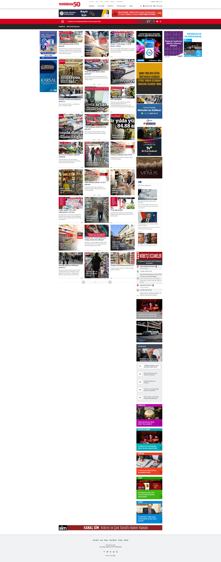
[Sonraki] (110, 282)
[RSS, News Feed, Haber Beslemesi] (110, 551)
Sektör (141, 454)
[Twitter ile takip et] (107, 551)
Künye (106, 540)
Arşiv (101, 540)
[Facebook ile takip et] (104, 551)
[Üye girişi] (113, 551)
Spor (140, 478)
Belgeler (113, 1)
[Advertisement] (48, 106)
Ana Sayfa (91, 1)
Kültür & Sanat (144, 430)
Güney (140, 502)
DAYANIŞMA (120, 1)
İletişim (126, 540)
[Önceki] (83, 282)
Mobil (101, 1)
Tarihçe (120, 540)
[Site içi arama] (160, 21)
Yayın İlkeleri (113, 540)
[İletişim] (157, 21)
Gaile (97, 1)
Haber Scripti (109, 555)
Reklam (107, 1)
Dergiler (141, 405)
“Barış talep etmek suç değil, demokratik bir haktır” (83, 21)
